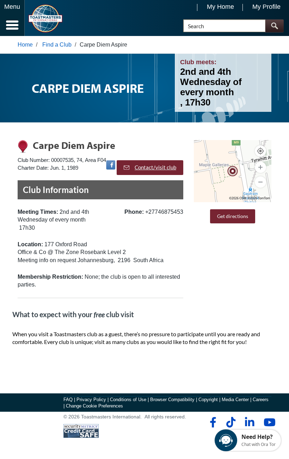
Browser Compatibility (172, 399)
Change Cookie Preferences (94, 406)
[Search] (274, 25)
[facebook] (212, 422)
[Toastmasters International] (45, 18)
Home (25, 45)
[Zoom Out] (260, 182)
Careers (261, 399)
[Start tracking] (260, 151)
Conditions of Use (128, 399)
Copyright (208, 399)
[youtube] (268, 422)
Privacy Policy (91, 399)
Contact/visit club (155, 167)
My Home (220, 6)
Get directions (232, 216)
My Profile (266, 6)
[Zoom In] (260, 167)
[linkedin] (249, 422)
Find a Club (57, 45)
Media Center (235, 399)
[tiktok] (231, 422)
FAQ (68, 399)
